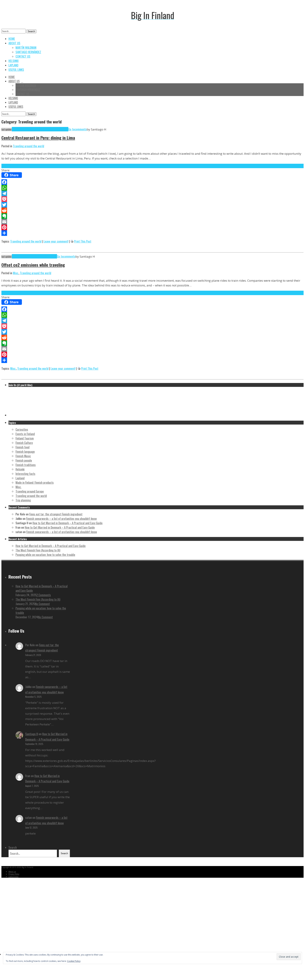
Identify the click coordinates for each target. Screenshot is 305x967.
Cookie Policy (73, 961)
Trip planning (23, 500)
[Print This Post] (72, 241)
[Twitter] (152, 205)
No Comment (42, 604)
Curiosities (22, 429)
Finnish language (25, 451)
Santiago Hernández (28, 52)
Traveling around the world (28, 146)
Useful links (16, 69)
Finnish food (22, 447)
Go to (71, 129)
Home (11, 38)
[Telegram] (152, 193)
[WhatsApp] (152, 188)
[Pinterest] (152, 227)
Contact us (23, 56)
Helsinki (13, 61)
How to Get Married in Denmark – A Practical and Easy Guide (67, 523)
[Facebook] (152, 182)
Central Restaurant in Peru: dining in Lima (38, 137)
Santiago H (31, 734)
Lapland (13, 65)
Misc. (16, 273)
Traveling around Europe (30, 491)
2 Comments (43, 595)
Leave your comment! (56, 241)
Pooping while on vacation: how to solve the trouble (45, 554)
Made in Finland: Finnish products (35, 482)
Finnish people (24, 460)
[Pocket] (152, 199)
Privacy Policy (13, 874)
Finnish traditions (26, 465)
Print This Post (82, 241)
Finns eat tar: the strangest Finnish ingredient (55, 514)
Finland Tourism (25, 438)
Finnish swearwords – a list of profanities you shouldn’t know (61, 518)
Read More (7, 166)
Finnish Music (23, 456)
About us (14, 43)
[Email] (152, 222)
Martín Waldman (26, 47)
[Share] (152, 233)
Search (31, 31)
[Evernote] (152, 216)
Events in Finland (25, 434)
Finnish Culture (24, 442)
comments (80, 129)
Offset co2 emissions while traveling (33, 265)
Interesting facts (25, 473)
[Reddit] (152, 210)
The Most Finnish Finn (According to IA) (38, 550)
